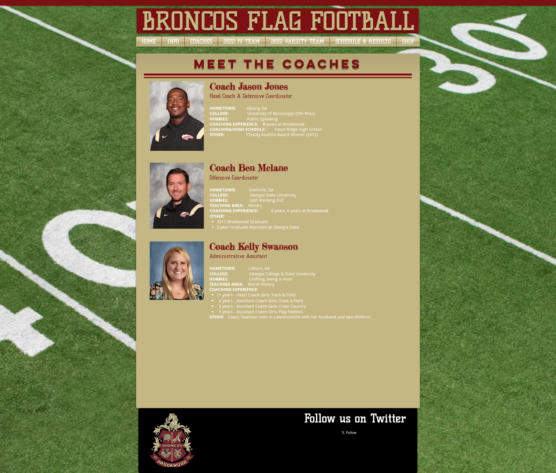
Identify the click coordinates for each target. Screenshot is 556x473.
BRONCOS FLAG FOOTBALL (278, 21)
